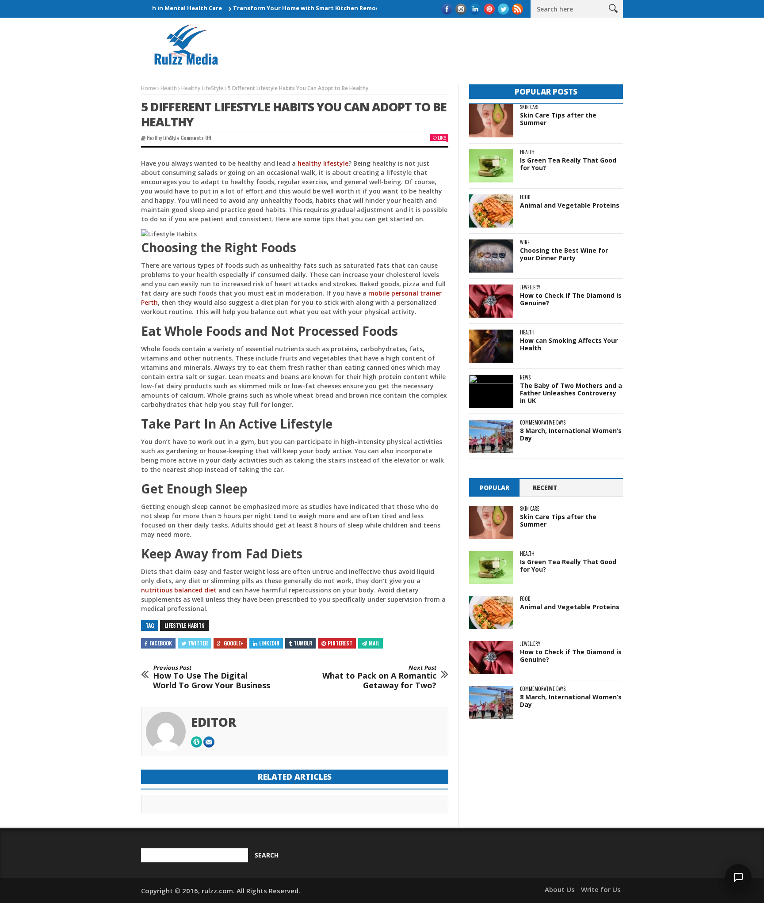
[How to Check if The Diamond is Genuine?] (491, 301)
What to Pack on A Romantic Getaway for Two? (379, 677)
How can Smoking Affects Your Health (569, 344)
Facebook (160, 643)
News (525, 377)
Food (525, 197)
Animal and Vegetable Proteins (569, 205)
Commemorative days (542, 422)
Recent (545, 487)
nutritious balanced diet (179, 590)
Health (168, 88)
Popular (494, 487)
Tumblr (303, 643)
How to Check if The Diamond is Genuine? (571, 299)
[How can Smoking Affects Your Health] (491, 346)
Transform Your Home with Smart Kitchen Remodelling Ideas (304, 8)
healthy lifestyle (323, 163)
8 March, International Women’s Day (571, 434)
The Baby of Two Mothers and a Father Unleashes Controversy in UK (571, 393)
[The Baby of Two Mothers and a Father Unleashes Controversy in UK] (491, 391)
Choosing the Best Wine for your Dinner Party (564, 254)
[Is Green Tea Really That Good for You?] (491, 165)
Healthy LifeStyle (202, 88)
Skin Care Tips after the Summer (558, 119)
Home (148, 88)
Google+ (234, 643)
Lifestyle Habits (184, 625)
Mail (374, 643)
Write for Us (601, 889)
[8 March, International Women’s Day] (491, 436)
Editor (214, 721)
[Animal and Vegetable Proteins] (491, 211)
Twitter (198, 643)
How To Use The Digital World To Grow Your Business (211, 677)
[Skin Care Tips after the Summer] (491, 120)
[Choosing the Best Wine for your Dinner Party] (491, 256)
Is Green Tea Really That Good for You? (568, 164)
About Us (560, 889)
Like (442, 137)
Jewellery (530, 287)
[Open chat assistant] (738, 877)
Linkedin (269, 643)
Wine (525, 242)
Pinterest (340, 643)
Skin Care (529, 107)
